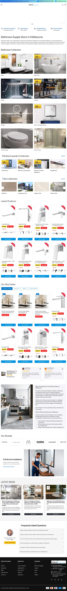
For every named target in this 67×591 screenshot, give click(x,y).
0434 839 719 (42, 1)
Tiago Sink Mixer (22, 224)
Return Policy (21, 570)
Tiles (35, 572)
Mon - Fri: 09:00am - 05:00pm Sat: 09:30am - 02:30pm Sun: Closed (59, 575)
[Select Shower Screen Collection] (50, 138)
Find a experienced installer (8, 466)
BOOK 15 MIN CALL (10, 542)
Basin (2, 75)
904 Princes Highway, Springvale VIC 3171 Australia (59, 566)
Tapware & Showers (6, 288)
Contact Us (3, 574)
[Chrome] (3, 232)
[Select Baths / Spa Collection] (50, 64)
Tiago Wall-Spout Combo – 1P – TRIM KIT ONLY (58, 224)
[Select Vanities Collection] (17, 114)
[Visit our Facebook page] (52, 579)
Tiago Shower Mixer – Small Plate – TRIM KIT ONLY (58, 262)
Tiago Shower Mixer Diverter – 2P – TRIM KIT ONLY (25, 262)
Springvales (3, 568)
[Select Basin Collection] (17, 64)
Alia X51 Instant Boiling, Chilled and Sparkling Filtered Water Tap (42, 313)
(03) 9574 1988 (49, 1)
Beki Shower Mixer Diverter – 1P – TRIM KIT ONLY (25, 347)
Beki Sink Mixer (55, 347)
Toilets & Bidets (4, 150)
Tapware (36, 100)
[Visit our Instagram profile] (56, 579)
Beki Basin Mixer (56, 311)
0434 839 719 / (56, 569)
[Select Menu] (3, 4)
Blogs (2, 570)
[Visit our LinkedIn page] (59, 579)
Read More (24, 377)
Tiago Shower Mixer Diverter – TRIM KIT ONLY (41, 224)
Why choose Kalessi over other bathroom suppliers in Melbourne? (35, 543)
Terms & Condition (22, 565)
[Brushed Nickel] (8, 232)
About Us (3, 565)
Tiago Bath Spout (6, 224)
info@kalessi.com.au (61, 1)
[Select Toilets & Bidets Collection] (17, 138)
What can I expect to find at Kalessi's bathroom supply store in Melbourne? (37, 534)
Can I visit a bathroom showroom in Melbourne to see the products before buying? (38, 538)
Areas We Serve (4, 572)
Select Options (8, 239)
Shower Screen (37, 150)
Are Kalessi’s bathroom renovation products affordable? (32, 547)
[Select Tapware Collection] (50, 89)
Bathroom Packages (38, 565)
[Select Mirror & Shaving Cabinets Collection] (50, 114)
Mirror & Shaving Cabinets (40, 125)
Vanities (3, 125)
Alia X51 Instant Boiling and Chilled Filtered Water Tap (8, 312)
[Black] (6, 232)
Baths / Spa (36, 75)
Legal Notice (20, 574)
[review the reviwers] (40, 368)
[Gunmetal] (11, 232)
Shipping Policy (21, 568)
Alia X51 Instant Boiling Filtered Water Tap (23, 312)
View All (63, 156)
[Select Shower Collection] (17, 89)
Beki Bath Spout (5, 347)
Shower (2, 100)
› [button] (64, 23)
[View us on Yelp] (62, 579)
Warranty (20, 572)
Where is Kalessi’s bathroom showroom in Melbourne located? (34, 530)
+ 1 (14, 232)
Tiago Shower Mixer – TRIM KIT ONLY (8, 262)
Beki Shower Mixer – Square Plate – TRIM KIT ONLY (41, 347)
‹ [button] (61, 23)
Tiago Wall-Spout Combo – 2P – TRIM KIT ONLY (41, 262)
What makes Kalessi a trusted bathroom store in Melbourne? (33, 551)
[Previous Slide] (2, 165)
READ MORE (11, 514)
